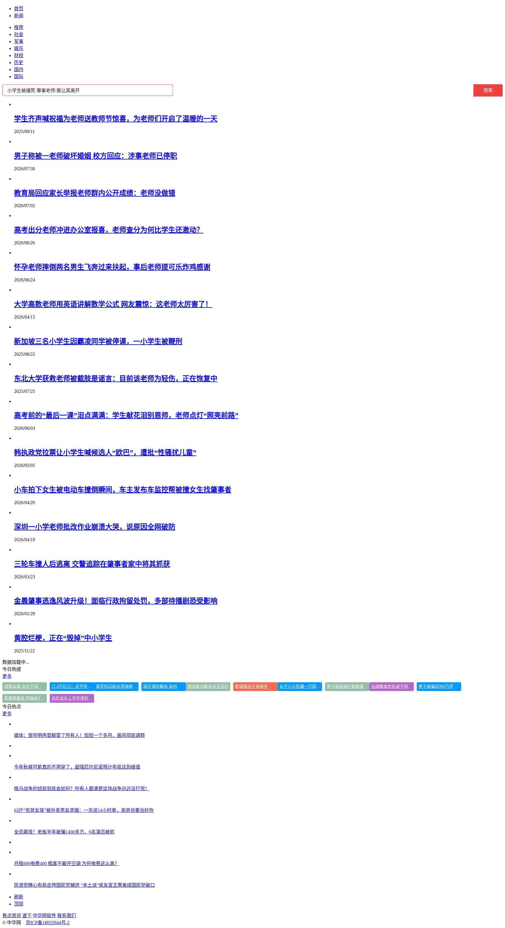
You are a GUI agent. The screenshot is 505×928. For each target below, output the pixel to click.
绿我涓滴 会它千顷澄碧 (25, 686)
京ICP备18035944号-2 (48, 922)
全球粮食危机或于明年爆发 (392, 686)
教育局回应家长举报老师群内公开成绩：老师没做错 (94, 193)
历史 (18, 62)
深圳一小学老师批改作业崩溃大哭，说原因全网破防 (94, 527)
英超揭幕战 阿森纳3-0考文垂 (25, 698)
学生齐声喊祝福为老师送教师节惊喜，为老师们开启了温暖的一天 (115, 119)
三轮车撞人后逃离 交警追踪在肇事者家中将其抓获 (92, 564)
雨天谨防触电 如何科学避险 (164, 686)
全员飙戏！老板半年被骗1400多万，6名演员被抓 (64, 831)
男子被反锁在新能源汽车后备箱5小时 (348, 686)
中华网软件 (44, 915)
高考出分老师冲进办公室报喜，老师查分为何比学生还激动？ (108, 230)
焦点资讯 (11, 915)
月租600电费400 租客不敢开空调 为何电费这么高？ (66, 863)
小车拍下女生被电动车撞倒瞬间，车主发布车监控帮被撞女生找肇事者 (122, 490)
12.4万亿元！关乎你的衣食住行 (72, 686)
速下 (27, 915)
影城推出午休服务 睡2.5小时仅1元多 (256, 686)
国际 (18, 76)
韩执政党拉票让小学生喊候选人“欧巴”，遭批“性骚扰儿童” (105, 452)
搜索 (488, 90)
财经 (18, 55)
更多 (7, 676)
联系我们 (66, 915)
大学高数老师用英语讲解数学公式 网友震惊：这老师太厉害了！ (113, 304)
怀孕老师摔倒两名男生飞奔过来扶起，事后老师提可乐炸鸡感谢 (112, 267)
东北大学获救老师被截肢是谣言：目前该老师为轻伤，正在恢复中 (115, 378)
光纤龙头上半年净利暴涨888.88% (72, 698)
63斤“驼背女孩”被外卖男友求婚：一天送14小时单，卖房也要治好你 (84, 810)
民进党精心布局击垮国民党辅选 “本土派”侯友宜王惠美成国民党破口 (84, 885)
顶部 (18, 903)
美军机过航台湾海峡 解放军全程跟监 (117, 686)
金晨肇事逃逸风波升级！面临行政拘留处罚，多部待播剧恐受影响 (115, 601)
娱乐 (18, 48)
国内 (18, 69)
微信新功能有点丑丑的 (208, 686)
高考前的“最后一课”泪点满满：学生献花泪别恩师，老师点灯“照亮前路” (126, 415)
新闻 (18, 15)
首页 (18, 8)
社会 (18, 34)
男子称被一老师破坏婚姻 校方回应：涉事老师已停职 (95, 156)
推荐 (18, 27)
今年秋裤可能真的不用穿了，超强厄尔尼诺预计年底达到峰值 (77, 766)
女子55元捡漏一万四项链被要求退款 (300, 686)
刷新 (18, 896)
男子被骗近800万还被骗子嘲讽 (439, 686)
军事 (18, 41)
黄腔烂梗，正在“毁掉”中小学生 (63, 638)
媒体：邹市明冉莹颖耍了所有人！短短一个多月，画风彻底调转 (79, 735)
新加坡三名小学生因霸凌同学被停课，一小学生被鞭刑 (98, 341)
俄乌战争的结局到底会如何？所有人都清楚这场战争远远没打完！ (82, 788)
